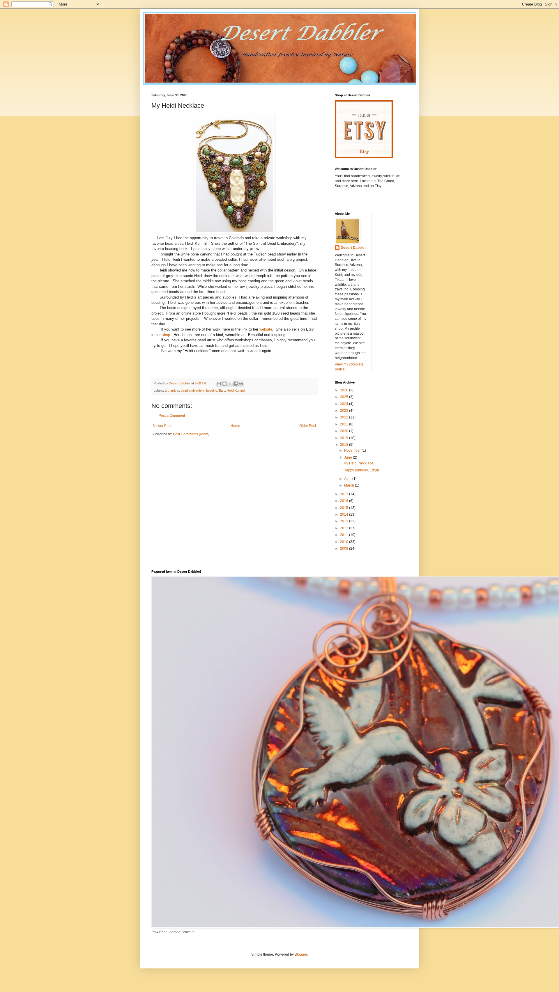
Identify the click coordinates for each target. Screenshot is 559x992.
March (349, 485)
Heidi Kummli (236, 390)
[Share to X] (230, 383)
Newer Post (162, 426)
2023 (344, 411)
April (348, 479)
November (353, 450)
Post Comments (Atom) (191, 434)
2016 (344, 501)
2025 (344, 397)
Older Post (307, 426)
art (167, 390)
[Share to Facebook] (235, 383)
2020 (344, 431)
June (348, 457)
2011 (344, 535)
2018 (344, 445)
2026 (344, 390)
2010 (344, 542)
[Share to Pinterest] (241, 383)
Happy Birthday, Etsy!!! (361, 470)
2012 (344, 528)
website (265, 329)
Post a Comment (172, 416)
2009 (344, 548)
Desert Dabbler (353, 248)
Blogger (301, 954)
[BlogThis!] (224, 383)
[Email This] (219, 383)
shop (166, 335)
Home (235, 426)
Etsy (222, 390)
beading (211, 390)
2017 (344, 494)
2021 (344, 424)
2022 (344, 417)
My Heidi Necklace (358, 463)
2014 (344, 514)
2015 (344, 508)
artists (174, 390)
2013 (344, 521)
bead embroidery (192, 390)
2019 (344, 438)
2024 (344, 404)
